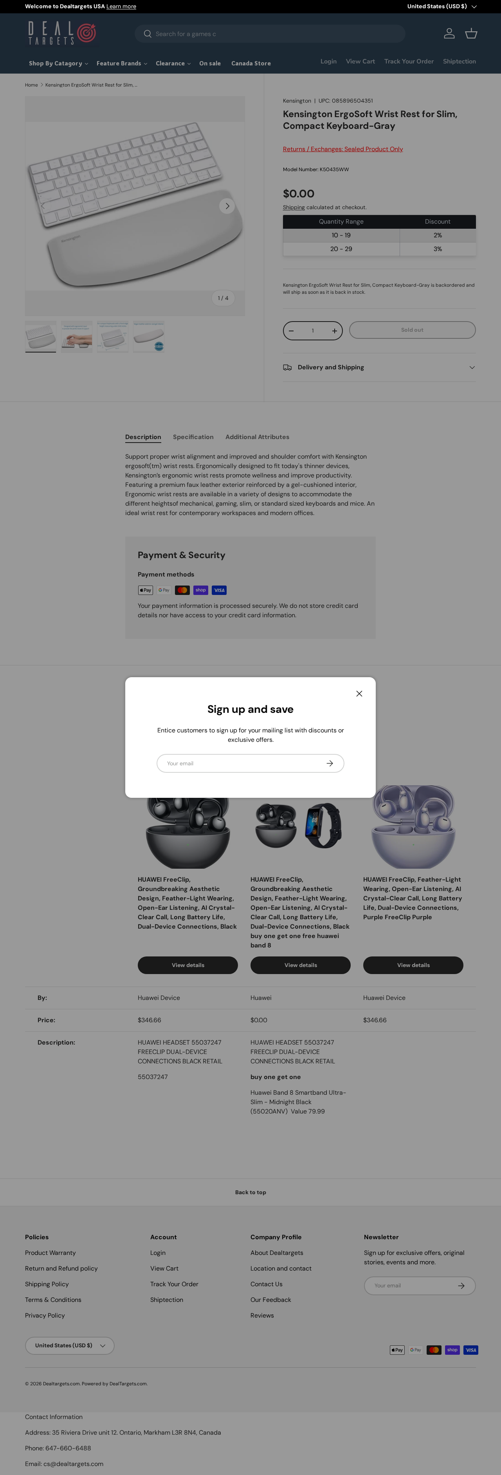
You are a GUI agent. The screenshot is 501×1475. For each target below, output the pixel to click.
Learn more (121, 6)
